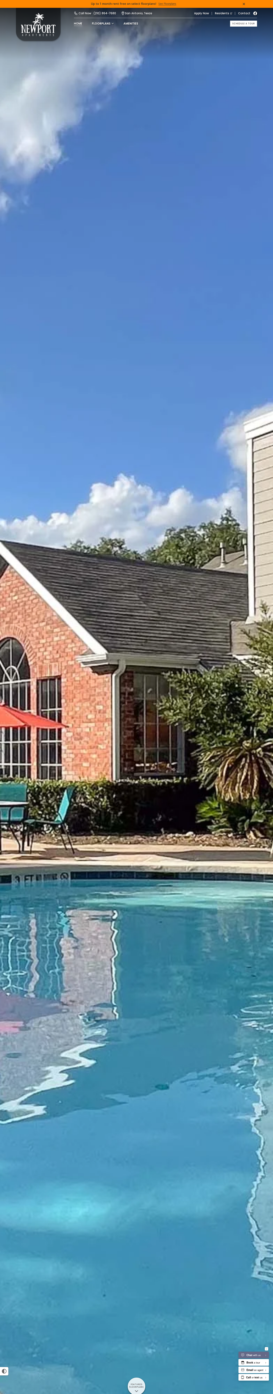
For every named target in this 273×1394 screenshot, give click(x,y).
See (167, 3)
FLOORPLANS (101, 23)
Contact (244, 13)
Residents (222, 13)
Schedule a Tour (243, 23)
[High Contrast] (4, 1371)
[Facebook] (255, 13)
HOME (78, 23)
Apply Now (201, 13)
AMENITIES (131, 23)
